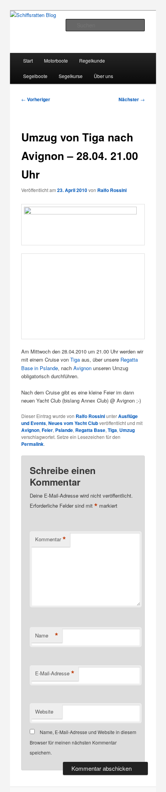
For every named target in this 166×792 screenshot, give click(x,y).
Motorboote (56, 60)
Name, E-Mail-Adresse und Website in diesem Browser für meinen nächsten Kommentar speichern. (83, 742)
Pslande (64, 430)
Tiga (75, 359)
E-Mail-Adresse (55, 673)
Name (46, 635)
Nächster (132, 99)
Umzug (127, 430)
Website (44, 711)
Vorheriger (35, 99)
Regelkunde (92, 60)
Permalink (32, 443)
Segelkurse (71, 76)
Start (28, 60)
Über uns (103, 76)
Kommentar (50, 539)
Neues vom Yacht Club (73, 423)
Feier (47, 430)
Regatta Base (90, 430)
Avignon (82, 368)
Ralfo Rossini (112, 190)
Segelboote (35, 76)
